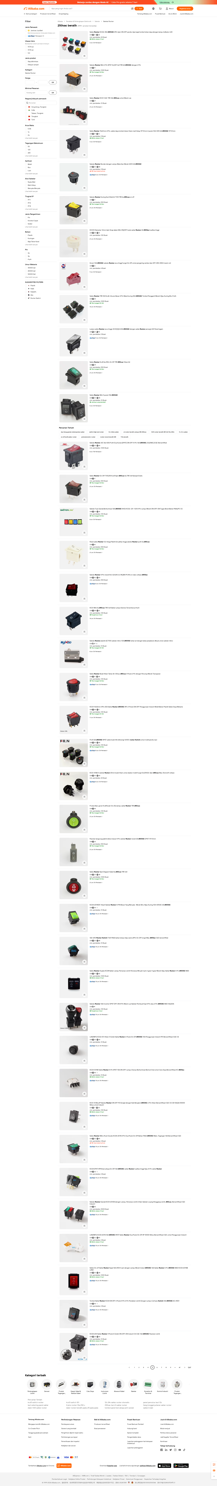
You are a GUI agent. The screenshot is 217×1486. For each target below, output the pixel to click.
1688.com (85, 1476)
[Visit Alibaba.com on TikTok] (184, 1449)
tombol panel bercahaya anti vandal (119, 1408)
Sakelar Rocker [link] (108, 21)
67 (179, 1367)
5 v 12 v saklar (183, 432)
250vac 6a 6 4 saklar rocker (116, 1405)
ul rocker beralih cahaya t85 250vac (135, 432)
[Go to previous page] (129, 1367)
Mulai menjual (165, 1428)
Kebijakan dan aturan (68, 1446)
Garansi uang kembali (68, 1428)
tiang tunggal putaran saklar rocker (157, 1405)
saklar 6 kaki (148, 1408)
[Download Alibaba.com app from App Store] (164, 1465)
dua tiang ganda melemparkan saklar (73, 432)
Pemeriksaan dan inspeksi (70, 1441)
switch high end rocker (96, 432)
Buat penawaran (100, 1428)
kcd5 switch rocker (36, 1402)
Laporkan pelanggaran (135, 1448)
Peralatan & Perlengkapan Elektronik (78, 21)
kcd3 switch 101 (72, 1402)
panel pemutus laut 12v (152, 1402)
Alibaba (60, 21)
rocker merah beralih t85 (108, 437)
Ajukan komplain (133, 1433)
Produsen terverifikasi (102, 1424)
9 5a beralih (124, 437)
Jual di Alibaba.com (167, 1424)
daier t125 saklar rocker (37, 1408)
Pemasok (98, 43)
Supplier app (112, 1466)
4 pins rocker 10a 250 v (75, 1405)
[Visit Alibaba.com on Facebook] (161, 1449)
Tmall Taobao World (97, 1476)
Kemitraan (163, 1441)
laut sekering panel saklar (38, 1405)
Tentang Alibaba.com (36, 1419)
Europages (141, 1476)
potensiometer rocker (88, 437)
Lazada (108, 1476)
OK (53, 82)
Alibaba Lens (41, 1466)
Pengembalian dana (134, 1437)
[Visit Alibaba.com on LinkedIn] (166, 1449)
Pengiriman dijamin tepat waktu (72, 1433)
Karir (29, 1437)
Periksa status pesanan (168, 1433)
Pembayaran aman (67, 1424)
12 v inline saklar (113, 432)
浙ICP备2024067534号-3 (166, 1483)
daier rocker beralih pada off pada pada (82, 1408)
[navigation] (41, 695)
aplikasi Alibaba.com (147, 1466)
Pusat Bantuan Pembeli (135, 1424)
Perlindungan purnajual (69, 1437)
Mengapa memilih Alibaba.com (39, 1424)
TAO (126, 1476)
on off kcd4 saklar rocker (69, 437)
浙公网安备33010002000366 (145, 1483)
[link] (214, 1464)
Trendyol (133, 1476)
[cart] (160, 9)
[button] (132, 8)
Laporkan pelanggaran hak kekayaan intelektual (140, 1442)
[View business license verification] (129, 1482)
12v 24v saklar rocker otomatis (117, 1402)
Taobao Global (118, 1476)
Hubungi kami (132, 1428)
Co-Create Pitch (34, 1428)
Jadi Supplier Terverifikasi (169, 1437)
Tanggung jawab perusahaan (38, 1433)
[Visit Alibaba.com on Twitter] (170, 1449)
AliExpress (76, 1476)
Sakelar (97, 21)
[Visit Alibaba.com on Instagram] (175, 1449)
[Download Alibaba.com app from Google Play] (181, 1465)
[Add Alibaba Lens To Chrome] (64, 1465)
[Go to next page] (185, 1367)
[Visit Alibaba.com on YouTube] (179, 1449)
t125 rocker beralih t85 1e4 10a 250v (162, 432)
